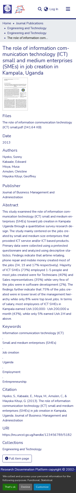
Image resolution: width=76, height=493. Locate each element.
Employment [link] (11, 372)
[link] (38, 125)
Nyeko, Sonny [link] (12, 157)
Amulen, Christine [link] (14, 171)
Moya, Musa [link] (10, 166)
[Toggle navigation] (68, 9)
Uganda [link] (7, 362)
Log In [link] (53, 9)
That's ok (10, 487)
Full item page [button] (18, 458)
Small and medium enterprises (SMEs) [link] (29, 343)
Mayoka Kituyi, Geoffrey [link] (19, 176)
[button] (13, 9)
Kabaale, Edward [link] (14, 162)
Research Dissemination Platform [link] (24, 469)
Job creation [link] (10, 352)
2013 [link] (6, 142)
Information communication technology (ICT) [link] (33, 333)
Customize (42, 487)
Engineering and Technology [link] (26, 28)
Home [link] (6, 23)
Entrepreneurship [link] (14, 381)
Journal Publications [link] (29, 23)
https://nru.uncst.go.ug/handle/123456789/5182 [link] (37, 435)
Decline (25, 487)
